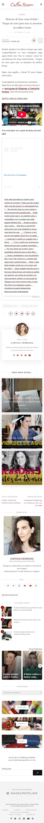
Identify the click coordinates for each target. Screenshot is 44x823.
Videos (22, 14)
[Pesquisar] (37, 772)
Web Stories (15, 814)
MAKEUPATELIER (24, 793)
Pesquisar (6, 769)
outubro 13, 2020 (22, 32)
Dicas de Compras (20, 812)
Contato (30, 814)
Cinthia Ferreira (11, 41)
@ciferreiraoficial (10, 595)
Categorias (31, 810)
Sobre (6, 810)
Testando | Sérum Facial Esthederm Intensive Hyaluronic (11, 501)
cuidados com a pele (29, 306)
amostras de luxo (10, 306)
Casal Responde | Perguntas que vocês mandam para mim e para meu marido (33, 503)
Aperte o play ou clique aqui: (15, 98)
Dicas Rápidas (35, 649)
